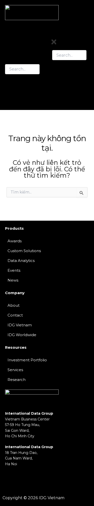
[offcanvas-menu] (87, 34)
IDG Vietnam (20, 325)
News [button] (58, 87)
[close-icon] (54, 44)
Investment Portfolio (27, 360)
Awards (15, 241)
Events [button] (59, 83)
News (13, 280)
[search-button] (10, 79)
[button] (69, 74)
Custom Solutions (24, 250)
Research (62, 92)
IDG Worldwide (22, 334)
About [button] (59, 74)
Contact (60, 96)
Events (14, 270)
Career (59, 100)
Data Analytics (21, 260)
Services (15, 369)
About (14, 305)
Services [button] (61, 79)
